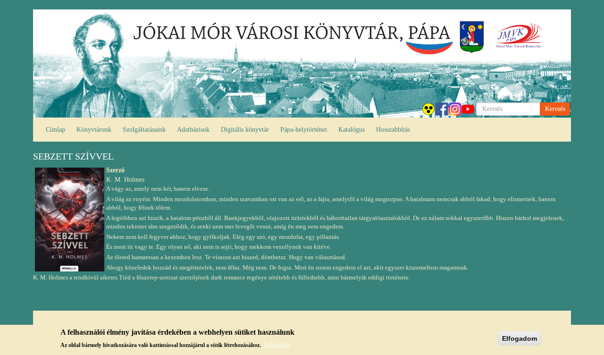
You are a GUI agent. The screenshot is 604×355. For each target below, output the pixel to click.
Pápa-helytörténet (303, 129)
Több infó (276, 344)
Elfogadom (519, 338)
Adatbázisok (193, 129)
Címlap (55, 129)
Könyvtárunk (93, 129)
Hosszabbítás (393, 129)
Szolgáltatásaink (144, 129)
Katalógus (351, 129)
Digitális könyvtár (245, 129)
